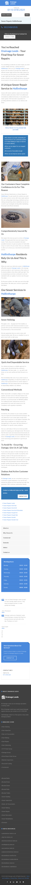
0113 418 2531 (11, 27)
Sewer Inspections (7, 800)
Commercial (6, 538)
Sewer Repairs (6, 811)
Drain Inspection (6, 730)
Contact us (6, 552)
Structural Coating (7, 763)
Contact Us (22, 496)
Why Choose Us (7, 533)
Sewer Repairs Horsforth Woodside (13, 510)
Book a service (6, 14)
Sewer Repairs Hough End (10, 512)
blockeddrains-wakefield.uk (9, 866)
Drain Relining (5, 738)
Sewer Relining (6, 808)
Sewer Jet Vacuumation (8, 804)
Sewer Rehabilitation (7, 819)
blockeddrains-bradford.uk (9, 855)
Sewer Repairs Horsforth (10, 508)
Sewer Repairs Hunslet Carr (10, 520)
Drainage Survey (6, 752)
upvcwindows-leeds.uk (8, 848)
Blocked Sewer (6, 785)
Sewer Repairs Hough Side (10, 515)
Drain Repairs (5, 741)
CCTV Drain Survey (7, 749)
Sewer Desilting (6, 796)
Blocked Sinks (5, 789)
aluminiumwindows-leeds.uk (9, 841)
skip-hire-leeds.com (7, 837)
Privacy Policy (14, 878)
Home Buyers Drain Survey (9, 756)
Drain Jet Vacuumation (8, 734)
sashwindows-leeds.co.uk (9, 833)
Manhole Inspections (7, 760)
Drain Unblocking (6, 745)
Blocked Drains (6, 782)
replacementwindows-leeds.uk (10, 852)
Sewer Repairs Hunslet (9, 517)
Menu (27, 14)
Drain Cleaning (6, 727)
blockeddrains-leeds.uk (8, 863)
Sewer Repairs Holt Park (9, 505)
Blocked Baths (6, 778)
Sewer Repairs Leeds (9, 503)
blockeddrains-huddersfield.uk (10, 859)
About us (6, 528)
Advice (5, 547)
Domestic (6, 542)
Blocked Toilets (6, 793)
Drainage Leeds (12, 697)
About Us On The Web (23, 878)
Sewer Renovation (7, 815)
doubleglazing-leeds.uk (8, 844)
